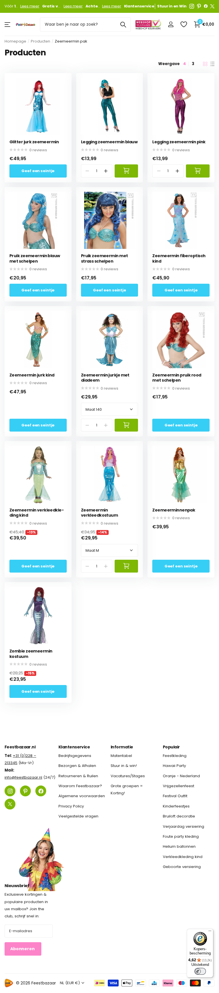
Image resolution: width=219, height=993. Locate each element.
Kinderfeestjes (176, 806)
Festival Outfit (175, 796)
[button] (105, 170)
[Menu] (209, 932)
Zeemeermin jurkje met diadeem (105, 377)
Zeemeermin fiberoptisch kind (178, 258)
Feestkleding (174, 755)
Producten (40, 41)
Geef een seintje (37, 171)
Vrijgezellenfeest (178, 786)
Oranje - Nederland (181, 775)
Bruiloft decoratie (179, 816)
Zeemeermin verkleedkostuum (99, 512)
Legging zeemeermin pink (178, 142)
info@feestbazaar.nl (23, 777)
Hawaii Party (174, 765)
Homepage (15, 41)
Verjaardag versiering (183, 826)
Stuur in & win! (124, 765)
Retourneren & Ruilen (78, 775)
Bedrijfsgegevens (74, 755)
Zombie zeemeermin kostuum (30, 653)
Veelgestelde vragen (78, 816)
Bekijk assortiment (8, 24)
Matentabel (121, 755)
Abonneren (23, 949)
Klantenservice (74, 747)
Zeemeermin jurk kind (31, 375)
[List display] (212, 64)
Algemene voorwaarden (81, 796)
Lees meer (29, 6)
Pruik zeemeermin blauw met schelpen (34, 258)
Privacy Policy (71, 806)
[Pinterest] (199, 6)
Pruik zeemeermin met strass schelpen (104, 258)
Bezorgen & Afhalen (77, 765)
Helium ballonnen (179, 846)
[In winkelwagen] (126, 170)
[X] (212, 6)
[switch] (200, 971)
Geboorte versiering (182, 866)
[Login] (170, 24)
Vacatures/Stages (128, 775)
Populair (171, 747)
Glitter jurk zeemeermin (34, 142)
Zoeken (123, 24)
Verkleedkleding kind (182, 856)
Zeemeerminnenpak (173, 510)
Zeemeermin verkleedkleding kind (36, 512)
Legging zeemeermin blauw (109, 142)
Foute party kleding (181, 836)
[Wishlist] (183, 24)
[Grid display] (205, 64)
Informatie (122, 747)
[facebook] (206, 6)
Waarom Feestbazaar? (80, 786)
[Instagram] (191, 6)
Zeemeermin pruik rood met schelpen (176, 377)
